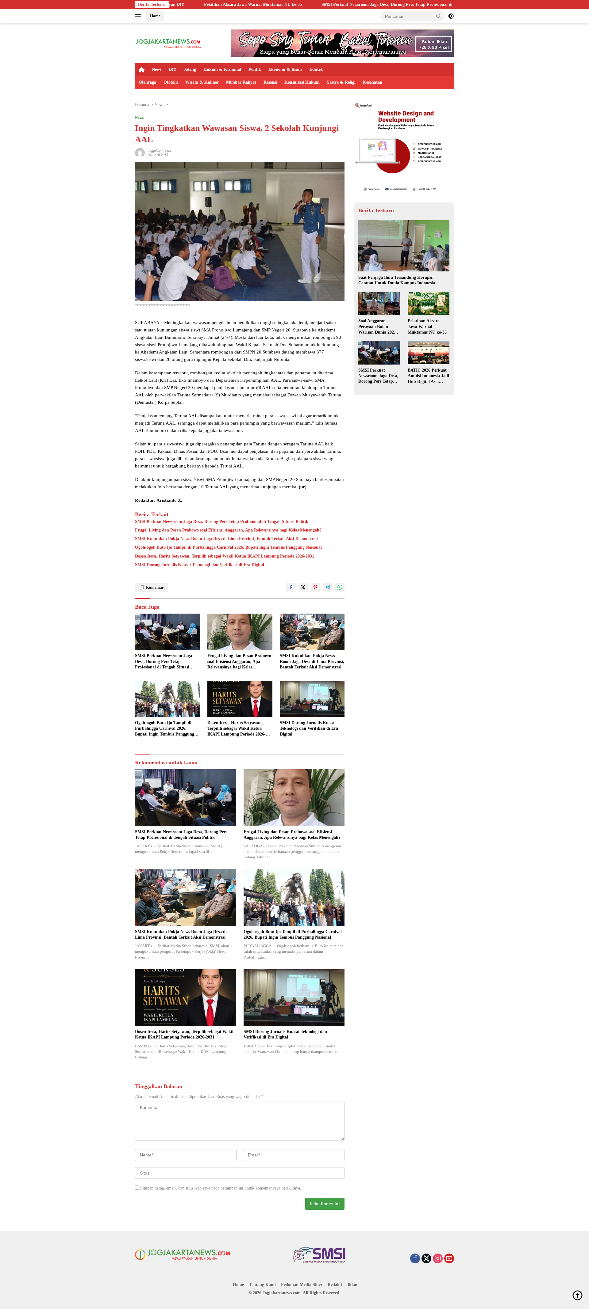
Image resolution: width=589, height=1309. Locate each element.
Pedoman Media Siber (301, 1284)
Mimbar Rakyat (241, 82)
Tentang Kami (262, 1284)
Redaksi (335, 1284)
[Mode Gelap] (451, 16)
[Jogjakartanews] (168, 42)
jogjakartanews (159, 151)
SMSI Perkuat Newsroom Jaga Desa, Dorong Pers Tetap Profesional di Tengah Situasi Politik (331, 4)
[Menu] (139, 16)
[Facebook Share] (290, 587)
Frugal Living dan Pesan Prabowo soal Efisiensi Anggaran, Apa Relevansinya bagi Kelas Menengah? (228, 530)
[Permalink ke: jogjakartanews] (140, 152)
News (156, 69)
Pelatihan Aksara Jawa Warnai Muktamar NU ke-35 (176, 4)
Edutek (316, 69)
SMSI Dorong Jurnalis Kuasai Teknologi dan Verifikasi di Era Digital (199, 564)
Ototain (171, 82)
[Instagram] (438, 1259)
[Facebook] (415, 1259)
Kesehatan (372, 82)
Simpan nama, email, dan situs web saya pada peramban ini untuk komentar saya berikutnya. (220, 1188)
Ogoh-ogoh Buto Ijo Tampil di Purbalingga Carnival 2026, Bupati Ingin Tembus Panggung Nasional (228, 547)
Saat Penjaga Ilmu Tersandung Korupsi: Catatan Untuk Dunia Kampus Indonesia (396, 280)
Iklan (352, 1284)
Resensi (270, 82)
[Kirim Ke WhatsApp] (340, 587)
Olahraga (147, 82)
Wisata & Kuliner (202, 82)
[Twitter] (426, 1259)
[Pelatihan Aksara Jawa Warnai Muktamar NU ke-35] (428, 303)
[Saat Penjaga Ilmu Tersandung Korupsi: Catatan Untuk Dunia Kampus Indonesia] (403, 245)
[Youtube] (449, 1259)
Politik (254, 69)
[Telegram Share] (327, 587)
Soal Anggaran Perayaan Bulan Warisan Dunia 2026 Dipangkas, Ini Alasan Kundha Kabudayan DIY (378, 326)
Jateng (190, 69)
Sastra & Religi (341, 82)
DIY (172, 69)
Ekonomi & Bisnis (285, 69)
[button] (439, 16)
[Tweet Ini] (303, 587)
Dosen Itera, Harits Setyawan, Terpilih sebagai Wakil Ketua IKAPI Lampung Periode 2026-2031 (224, 556)
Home (155, 15)
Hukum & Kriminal (222, 69)
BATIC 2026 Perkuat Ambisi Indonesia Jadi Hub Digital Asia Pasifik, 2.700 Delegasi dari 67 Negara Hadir (428, 376)
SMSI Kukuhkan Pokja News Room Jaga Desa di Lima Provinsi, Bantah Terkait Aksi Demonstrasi (226, 538)
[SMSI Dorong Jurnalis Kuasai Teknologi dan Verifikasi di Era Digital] (312, 699)
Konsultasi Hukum (302, 82)
